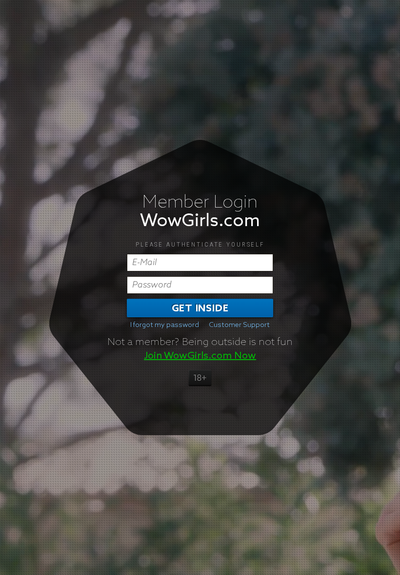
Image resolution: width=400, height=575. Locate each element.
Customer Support (239, 325)
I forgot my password (164, 325)
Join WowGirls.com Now (200, 356)
